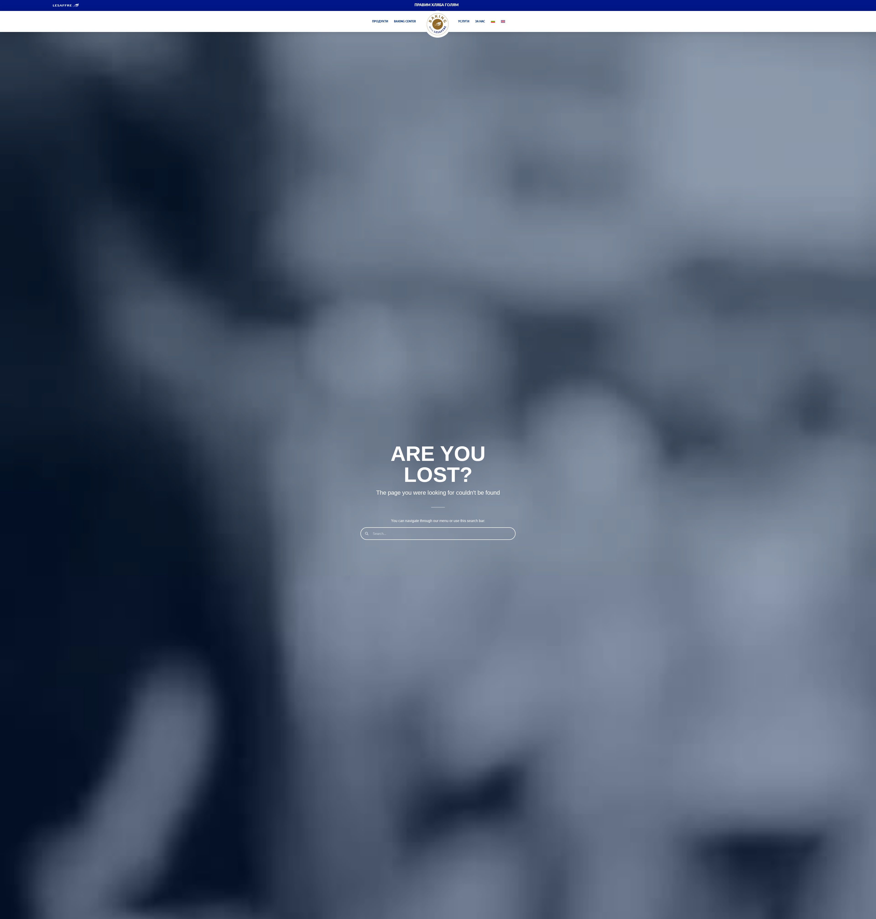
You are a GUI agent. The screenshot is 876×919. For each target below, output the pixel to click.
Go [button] (516, 46)
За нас (480, 21)
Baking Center (405, 21)
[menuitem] (745, 5)
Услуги (463, 21)
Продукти (380, 21)
